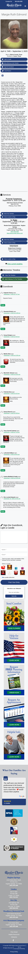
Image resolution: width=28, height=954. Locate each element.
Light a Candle (7, 59)
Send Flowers (7, 70)
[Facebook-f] (13, 940)
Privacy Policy (14, 952)
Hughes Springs (13, 877)
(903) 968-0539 (14, 908)
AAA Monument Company (13, 920)
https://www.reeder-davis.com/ (15, 233)
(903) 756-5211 (14, 897)
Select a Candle (6, 563)
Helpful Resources (14, 934)
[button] (25, 6)
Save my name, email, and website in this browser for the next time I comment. (13, 559)
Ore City (13, 900)
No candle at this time (8, 577)
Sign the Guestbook (9, 67)
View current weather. (15, 264)
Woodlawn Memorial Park (13, 911)
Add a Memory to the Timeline (11, 63)
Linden (14, 889)
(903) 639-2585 (15, 231)
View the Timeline (10, 275)
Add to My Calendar (9, 213)
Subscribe (14, 596)
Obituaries (14, 937)
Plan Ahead (14, 932)
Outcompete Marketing (19, 948)
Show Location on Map (9, 217)
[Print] (2, 75)
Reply (2, 305)
